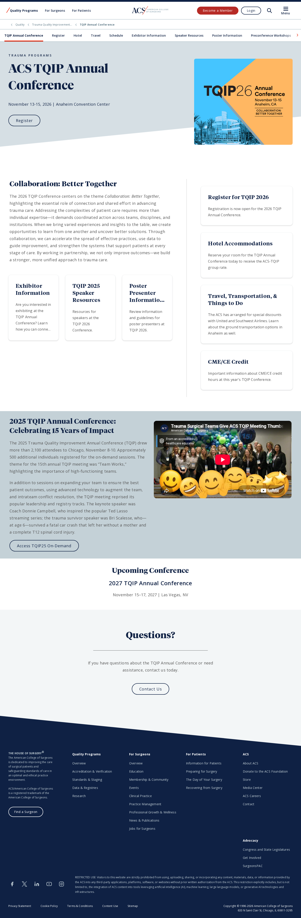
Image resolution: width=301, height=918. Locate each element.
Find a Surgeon (25, 812)
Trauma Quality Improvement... (52, 24)
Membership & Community (149, 779)
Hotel (78, 35)
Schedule (116, 35)
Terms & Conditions (80, 906)
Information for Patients (203, 763)
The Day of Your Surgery (204, 779)
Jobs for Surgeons (142, 828)
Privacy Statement (19, 906)
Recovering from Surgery (204, 788)
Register (58, 35)
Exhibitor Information (149, 35)
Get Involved (252, 858)
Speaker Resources (189, 35)
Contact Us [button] (150, 689)
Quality (19, 24)
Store (247, 779)
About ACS (250, 763)
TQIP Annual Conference (23, 35)
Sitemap (133, 906)
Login (251, 10)
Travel (95, 35)
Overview (79, 763)
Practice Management (145, 804)
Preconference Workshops (271, 35)
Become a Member (218, 10)
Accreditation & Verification (92, 771)
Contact (248, 804)
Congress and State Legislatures (266, 849)
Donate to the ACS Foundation (265, 771)
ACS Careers (252, 796)
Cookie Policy (49, 906)
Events (134, 788)
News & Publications (144, 820)
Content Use (110, 906)
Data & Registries (85, 788)
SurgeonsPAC (253, 866)
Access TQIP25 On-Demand (44, 545)
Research (79, 796)
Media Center (252, 788)
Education (136, 771)
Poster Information (227, 35)
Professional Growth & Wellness (152, 812)
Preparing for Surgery (201, 771)
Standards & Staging (87, 779)
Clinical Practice (140, 796)
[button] (297, 35)
